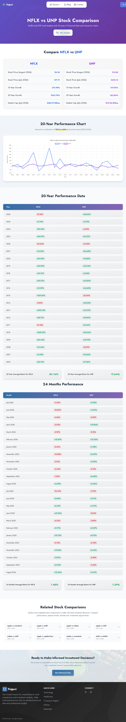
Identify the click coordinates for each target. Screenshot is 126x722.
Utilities (47, 704)
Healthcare (48, 696)
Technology (48, 692)
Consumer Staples (51, 700)
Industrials (48, 709)
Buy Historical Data (63, 673)
